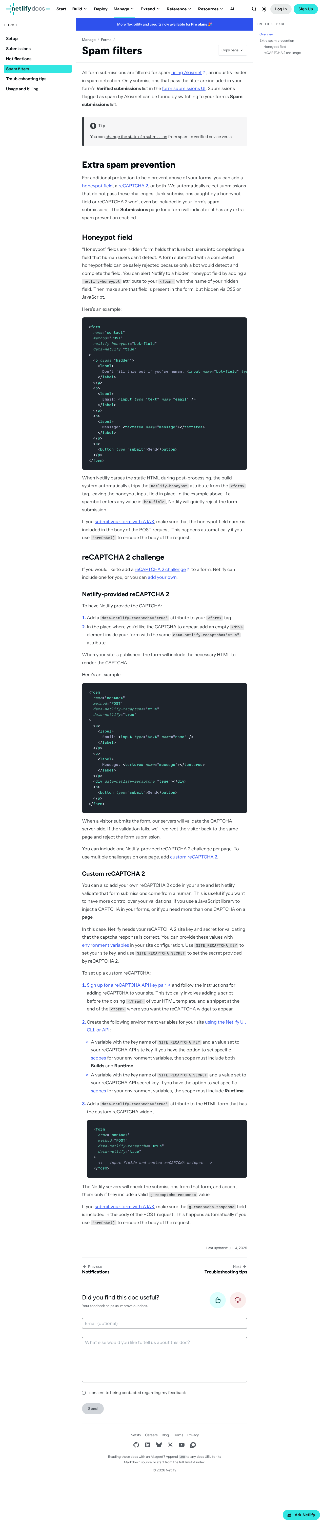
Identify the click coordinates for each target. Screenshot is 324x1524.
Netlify (136, 1435)
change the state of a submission (136, 136)
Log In (281, 9)
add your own (162, 577)
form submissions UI (184, 88)
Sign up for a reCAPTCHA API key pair (126, 985)
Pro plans (199, 24)
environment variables (105, 945)
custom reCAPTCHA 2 (193, 857)
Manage (121, 8)
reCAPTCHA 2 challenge (160, 569)
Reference (177, 8)
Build (77, 8)
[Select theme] (264, 9)
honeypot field (97, 186)
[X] (170, 1445)
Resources (208, 8)
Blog (165, 1435)
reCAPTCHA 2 (133, 186)
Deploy (101, 8)
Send (93, 1408)
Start (61, 8)
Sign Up (305, 9)
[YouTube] (181, 1445)
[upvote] (218, 1301)
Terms (178, 1435)
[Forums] (193, 1445)
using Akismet (186, 72)
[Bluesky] (159, 1445)
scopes (98, 1058)
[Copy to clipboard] (241, 323)
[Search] (254, 9)
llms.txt (190, 1462)
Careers (151, 1435)
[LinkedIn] (147, 1445)
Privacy (193, 1435)
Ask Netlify (305, 1514)
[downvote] (238, 1301)
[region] (164, 393)
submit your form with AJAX (124, 521)
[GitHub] (136, 1445)
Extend (148, 8)
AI (232, 8)
